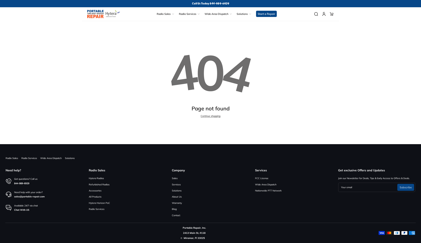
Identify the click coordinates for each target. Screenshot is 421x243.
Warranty (177, 202)
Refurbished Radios (99, 184)
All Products (95, 196)
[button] (316, 14)
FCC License (261, 178)
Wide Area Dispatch (51, 158)
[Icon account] (324, 14)
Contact (176, 215)
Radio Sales (12, 158)
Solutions (70, 158)
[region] (210, 3)
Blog (174, 209)
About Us (177, 196)
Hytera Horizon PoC (99, 202)
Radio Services (29, 158)
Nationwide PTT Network (268, 190)
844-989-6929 (21, 183)
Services (176, 184)
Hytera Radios (96, 178)
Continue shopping (210, 115)
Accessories (95, 190)
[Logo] (103, 14)
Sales (175, 178)
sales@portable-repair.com (29, 196)
